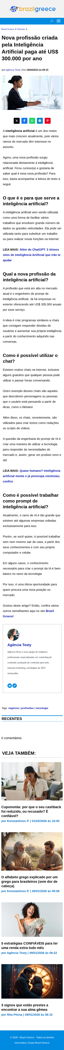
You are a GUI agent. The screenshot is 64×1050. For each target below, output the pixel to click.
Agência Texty (13, 70)
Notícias (21, 29)
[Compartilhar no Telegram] (40, 121)
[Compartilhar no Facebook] (24, 121)
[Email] (9, 685)
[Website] (14, 685)
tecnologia (42, 708)
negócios (13, 708)
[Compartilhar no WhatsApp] (32, 121)
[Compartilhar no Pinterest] (48, 121)
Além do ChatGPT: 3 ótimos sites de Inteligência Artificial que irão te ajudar (31, 255)
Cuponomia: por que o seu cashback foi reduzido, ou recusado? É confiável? (31, 811)
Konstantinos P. (18, 821)
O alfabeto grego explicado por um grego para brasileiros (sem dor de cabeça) (29, 881)
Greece (8, 616)
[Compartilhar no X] (17, 121)
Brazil (50, 611)
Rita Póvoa (14, 1014)
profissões (27, 708)
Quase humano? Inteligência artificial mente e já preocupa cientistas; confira (31, 476)
